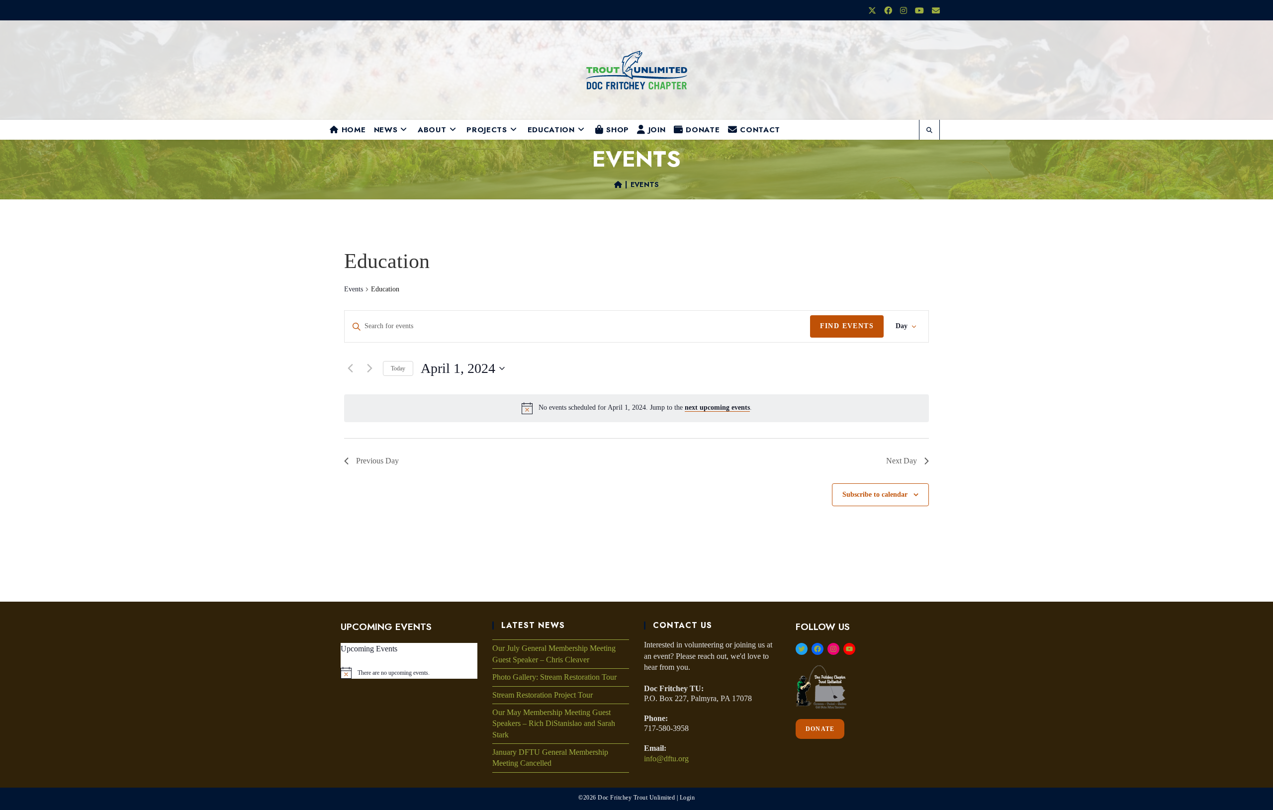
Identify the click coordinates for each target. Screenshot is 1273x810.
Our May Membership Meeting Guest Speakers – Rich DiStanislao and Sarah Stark (553, 723)
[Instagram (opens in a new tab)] (903, 11)
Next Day (901, 460)
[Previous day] (350, 368)
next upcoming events (717, 407)
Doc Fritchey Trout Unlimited (636, 797)
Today (398, 368)
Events (645, 184)
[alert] (645, 408)
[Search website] (929, 130)
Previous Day (377, 460)
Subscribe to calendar (875, 494)
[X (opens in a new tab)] (872, 11)
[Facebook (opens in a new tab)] (888, 11)
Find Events (847, 326)
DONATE (820, 728)
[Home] (618, 184)
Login (687, 797)
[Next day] (369, 368)
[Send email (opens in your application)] (934, 11)
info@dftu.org (666, 758)
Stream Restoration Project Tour (542, 695)
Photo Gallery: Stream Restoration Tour (554, 677)
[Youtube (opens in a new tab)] (919, 11)
